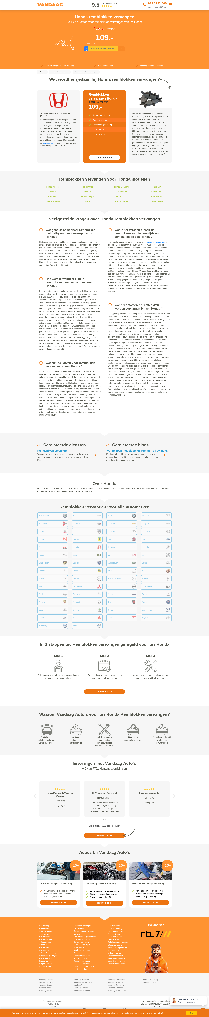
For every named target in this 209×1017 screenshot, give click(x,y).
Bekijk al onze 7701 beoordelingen (104, 826)
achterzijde (160, 242)
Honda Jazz (121, 197)
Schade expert (114, 939)
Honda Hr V (53, 197)
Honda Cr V (156, 187)
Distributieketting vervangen (85, 936)
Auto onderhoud (45, 939)
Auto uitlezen (44, 945)
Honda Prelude (53, 201)
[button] (40, 230)
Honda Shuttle (121, 201)
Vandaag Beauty (45, 985)
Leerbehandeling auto (82, 969)
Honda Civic (87, 187)
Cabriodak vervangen (82, 926)
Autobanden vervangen (48, 953)
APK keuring (44, 926)
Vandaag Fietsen (80, 985)
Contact (52, 1007)
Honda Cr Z (87, 192)
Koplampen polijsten (82, 956)
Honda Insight (87, 197)
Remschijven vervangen (52, 450)
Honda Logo (156, 197)
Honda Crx (122, 192)
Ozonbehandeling (115, 929)
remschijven (47, 143)
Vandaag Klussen (46, 980)
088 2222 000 (157, 3)
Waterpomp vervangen (117, 958)
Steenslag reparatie (115, 945)
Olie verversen (114, 926)
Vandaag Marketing (150, 980)
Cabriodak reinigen (46, 966)
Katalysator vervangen (82, 950)
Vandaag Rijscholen (81, 980)
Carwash (77, 934)
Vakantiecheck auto (116, 956)
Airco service (44, 934)
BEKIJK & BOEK (104, 157)
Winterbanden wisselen (117, 961)
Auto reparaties (45, 942)
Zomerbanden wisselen (117, 964)
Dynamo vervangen (81, 942)
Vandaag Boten (45, 988)
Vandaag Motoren (46, 990)
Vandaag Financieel (115, 988)
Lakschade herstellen (82, 964)
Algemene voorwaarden (53, 1001)
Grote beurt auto (80, 947)
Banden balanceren (46, 961)
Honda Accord (53, 187)
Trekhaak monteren (115, 950)
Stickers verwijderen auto (118, 947)
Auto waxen (44, 950)
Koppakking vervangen (83, 958)
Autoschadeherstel (46, 958)
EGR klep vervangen (82, 945)
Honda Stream (156, 201)
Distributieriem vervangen (84, 939)
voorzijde (148, 242)
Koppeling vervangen (82, 961)
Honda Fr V (156, 192)
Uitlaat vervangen (115, 953)
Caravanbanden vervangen (84, 931)
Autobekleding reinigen (48, 956)
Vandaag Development (117, 990)
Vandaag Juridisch (81, 988)
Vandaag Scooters (115, 982)
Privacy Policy (53, 1004)
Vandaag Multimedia (82, 990)
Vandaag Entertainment (83, 982)
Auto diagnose (44, 936)
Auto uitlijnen (44, 947)
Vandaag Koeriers (46, 982)
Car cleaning (79, 928)
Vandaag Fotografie (150, 982)
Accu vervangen (45, 931)
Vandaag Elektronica (116, 985)
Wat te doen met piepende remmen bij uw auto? (137, 450)
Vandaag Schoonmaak (117, 980)
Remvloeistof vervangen (117, 937)
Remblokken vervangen (117, 931)
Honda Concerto (121, 187)
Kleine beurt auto (80, 953)
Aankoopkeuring (45, 928)
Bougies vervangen (46, 964)
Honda (52, 192)
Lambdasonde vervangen (84, 966)
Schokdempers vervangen (118, 942)
